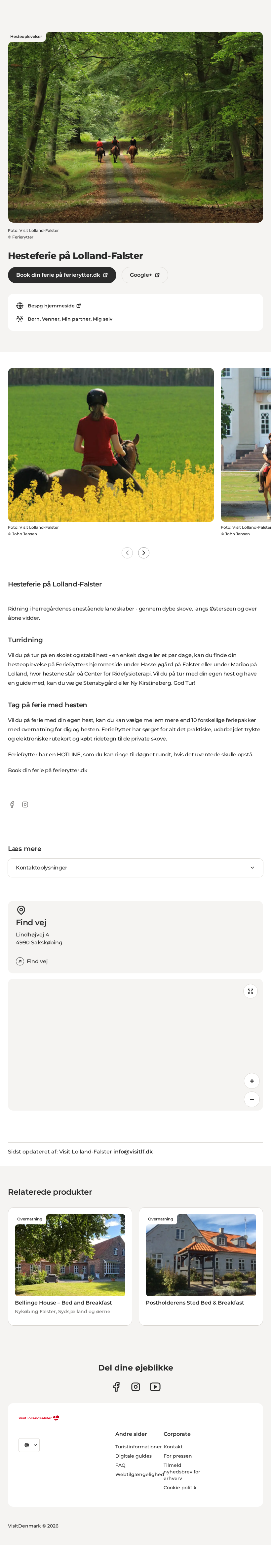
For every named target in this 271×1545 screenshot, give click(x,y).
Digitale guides (133, 1456)
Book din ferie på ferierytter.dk (58, 275)
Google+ (141, 275)
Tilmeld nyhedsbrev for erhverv (182, 1471)
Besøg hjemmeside (51, 306)
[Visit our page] (116, 1387)
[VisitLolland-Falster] (39, 1418)
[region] (135, 1045)
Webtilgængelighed (139, 1474)
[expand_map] (250, 991)
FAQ (120, 1465)
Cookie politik (180, 1488)
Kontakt (173, 1447)
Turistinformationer (138, 1447)
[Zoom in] (252, 1081)
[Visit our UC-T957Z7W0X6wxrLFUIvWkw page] (155, 1387)
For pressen (178, 1456)
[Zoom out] (252, 1099)
